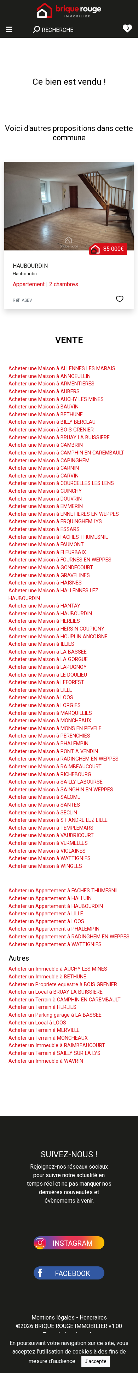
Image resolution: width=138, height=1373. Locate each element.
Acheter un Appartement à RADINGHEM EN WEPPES (69, 937)
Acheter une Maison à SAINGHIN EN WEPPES (60, 790)
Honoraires (93, 1317)
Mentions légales (53, 1317)
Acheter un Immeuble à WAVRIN (45, 1061)
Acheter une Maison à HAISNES (45, 583)
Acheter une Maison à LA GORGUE (48, 659)
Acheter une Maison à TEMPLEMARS (50, 828)
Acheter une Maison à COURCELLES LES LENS (61, 483)
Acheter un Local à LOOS (37, 1023)
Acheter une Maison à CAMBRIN (45, 445)
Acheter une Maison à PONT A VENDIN (53, 751)
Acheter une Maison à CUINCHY (45, 491)
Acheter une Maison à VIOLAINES (47, 851)
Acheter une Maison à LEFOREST (46, 682)
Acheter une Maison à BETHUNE (45, 415)
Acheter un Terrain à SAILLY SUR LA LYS (54, 1053)
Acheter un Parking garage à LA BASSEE (55, 1015)
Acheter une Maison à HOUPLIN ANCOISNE (58, 637)
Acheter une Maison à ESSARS (44, 529)
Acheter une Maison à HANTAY (44, 606)
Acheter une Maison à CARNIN (43, 468)
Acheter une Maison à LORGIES (44, 705)
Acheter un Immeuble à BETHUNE (47, 977)
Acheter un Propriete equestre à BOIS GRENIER (62, 985)
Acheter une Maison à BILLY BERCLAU (52, 422)
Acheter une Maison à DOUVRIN (45, 499)
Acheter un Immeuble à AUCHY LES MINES (57, 969)
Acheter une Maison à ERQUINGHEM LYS (55, 522)
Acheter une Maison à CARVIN (43, 476)
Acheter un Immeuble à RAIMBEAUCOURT (56, 1046)
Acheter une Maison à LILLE (40, 690)
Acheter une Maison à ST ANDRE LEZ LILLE (58, 820)
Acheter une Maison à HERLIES (44, 621)
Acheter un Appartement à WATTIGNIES (55, 945)
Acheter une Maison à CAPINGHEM (49, 461)
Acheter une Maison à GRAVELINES (49, 575)
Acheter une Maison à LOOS (40, 698)
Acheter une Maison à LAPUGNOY (47, 667)
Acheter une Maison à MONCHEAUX (49, 721)
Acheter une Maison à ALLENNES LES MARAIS (61, 369)
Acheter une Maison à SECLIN (42, 813)
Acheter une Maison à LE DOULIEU (47, 675)
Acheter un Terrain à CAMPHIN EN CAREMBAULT (64, 1000)
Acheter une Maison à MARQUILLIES (50, 713)
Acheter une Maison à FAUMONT (46, 545)
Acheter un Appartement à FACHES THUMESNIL (63, 891)
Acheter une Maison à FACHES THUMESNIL (58, 537)
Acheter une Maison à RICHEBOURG (49, 775)
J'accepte (96, 1361)
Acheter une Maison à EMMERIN (45, 506)
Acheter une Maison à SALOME (44, 797)
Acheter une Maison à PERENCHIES (49, 736)
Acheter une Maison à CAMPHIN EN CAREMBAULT (66, 453)
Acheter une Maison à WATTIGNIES (49, 858)
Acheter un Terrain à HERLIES (42, 1007)
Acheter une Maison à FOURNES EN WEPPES (59, 560)
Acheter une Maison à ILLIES (41, 644)
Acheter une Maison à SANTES (44, 805)
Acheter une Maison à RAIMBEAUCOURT (55, 767)
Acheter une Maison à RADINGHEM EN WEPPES (63, 759)
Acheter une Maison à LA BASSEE (47, 652)
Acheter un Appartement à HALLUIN (50, 898)
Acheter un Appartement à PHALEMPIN (53, 929)
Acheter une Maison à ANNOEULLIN (49, 376)
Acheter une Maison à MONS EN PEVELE (55, 728)
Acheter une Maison (39, 358)
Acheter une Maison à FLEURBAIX (47, 552)
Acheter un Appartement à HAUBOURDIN (55, 906)
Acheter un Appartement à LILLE (45, 914)
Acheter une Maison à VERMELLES (48, 843)
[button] (69, 1242)
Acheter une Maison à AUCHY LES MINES (56, 399)
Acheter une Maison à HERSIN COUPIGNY (56, 629)
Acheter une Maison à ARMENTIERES (51, 384)
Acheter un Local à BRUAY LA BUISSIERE (55, 992)
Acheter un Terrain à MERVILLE (44, 1030)
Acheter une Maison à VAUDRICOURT (51, 835)
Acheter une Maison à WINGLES (45, 866)
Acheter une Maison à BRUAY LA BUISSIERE (59, 438)
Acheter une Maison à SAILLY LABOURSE (55, 782)
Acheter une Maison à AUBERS (44, 392)
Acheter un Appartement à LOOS (46, 922)
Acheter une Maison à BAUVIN (43, 407)
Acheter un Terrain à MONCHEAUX (48, 1038)
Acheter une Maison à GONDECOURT (50, 568)
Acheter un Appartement (46, 880)
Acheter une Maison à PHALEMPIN (48, 744)
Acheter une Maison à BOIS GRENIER (51, 430)
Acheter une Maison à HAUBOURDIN (50, 614)
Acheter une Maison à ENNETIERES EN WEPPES (63, 514)
